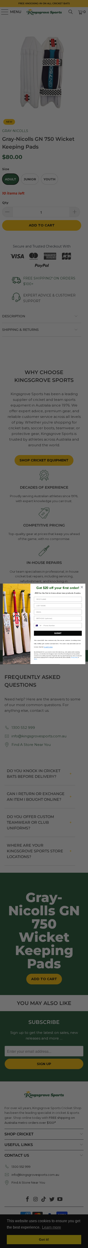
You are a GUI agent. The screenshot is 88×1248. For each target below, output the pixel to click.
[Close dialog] (81, 587)
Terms (35, 659)
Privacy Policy (74, 657)
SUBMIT (57, 633)
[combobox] (38, 625)
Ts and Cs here (48, 647)
